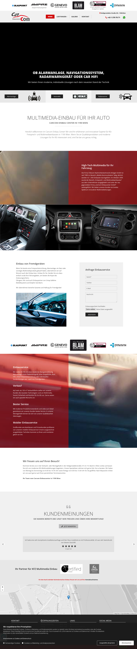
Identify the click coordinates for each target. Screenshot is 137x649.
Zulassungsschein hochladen (95, 306)
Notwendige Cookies (12, 643)
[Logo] (24, 16)
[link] (62, 16)
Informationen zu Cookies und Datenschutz (17, 638)
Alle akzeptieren (126, 643)
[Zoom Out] (2, 590)
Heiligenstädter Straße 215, (113, 13)
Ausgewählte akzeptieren (107, 643)
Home (50, 17)
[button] (11, 96)
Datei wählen (90, 309)
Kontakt (85, 17)
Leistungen (61, 17)
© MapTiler (117, 613)
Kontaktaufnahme (91, 580)
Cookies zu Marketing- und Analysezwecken (39, 643)
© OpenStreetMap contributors (128, 613)
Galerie (74, 17)
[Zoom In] (2, 586)
